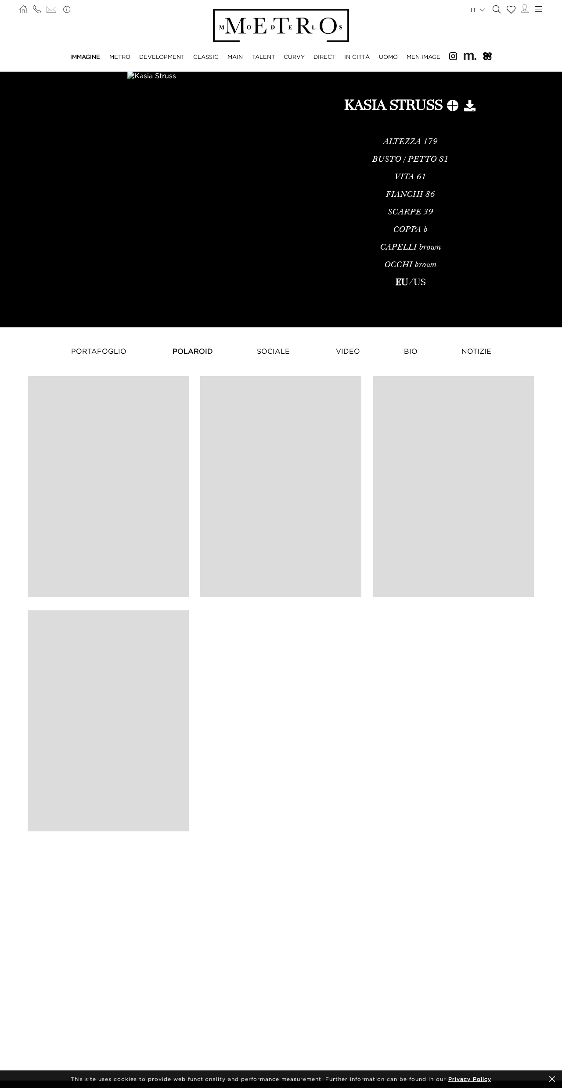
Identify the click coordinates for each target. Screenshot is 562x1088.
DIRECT (324, 57)
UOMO (388, 57)
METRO (119, 57)
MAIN (235, 57)
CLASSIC (206, 57)
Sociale (273, 351)
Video (348, 351)
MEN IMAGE (423, 57)
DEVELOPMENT (161, 57)
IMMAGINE (85, 57)
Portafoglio (98, 351)
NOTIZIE (476, 351)
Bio (411, 351)
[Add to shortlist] (452, 107)
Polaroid (193, 351)
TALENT (263, 57)
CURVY (294, 57)
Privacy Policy (469, 1079)
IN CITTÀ (357, 57)
